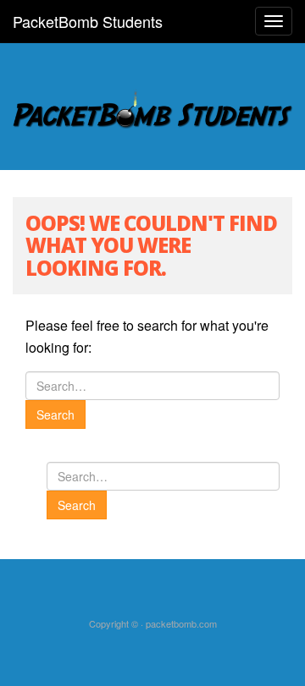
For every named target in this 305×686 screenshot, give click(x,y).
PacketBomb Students (88, 21)
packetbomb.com (181, 623)
